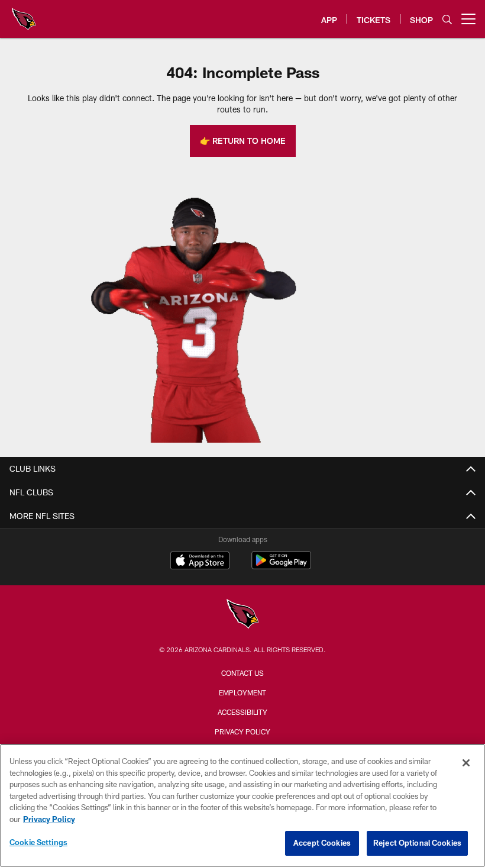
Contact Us (242, 673)
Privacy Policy (242, 731)
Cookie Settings (38, 842)
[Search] (447, 19)
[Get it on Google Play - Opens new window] (281, 566)
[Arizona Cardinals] (242, 615)
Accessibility (242, 712)
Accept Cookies (322, 842)
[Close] (466, 763)
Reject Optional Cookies (417, 842)
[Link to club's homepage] (23, 14)
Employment (242, 692)
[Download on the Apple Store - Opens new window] (199, 562)
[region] (242, 805)
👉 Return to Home (243, 141)
